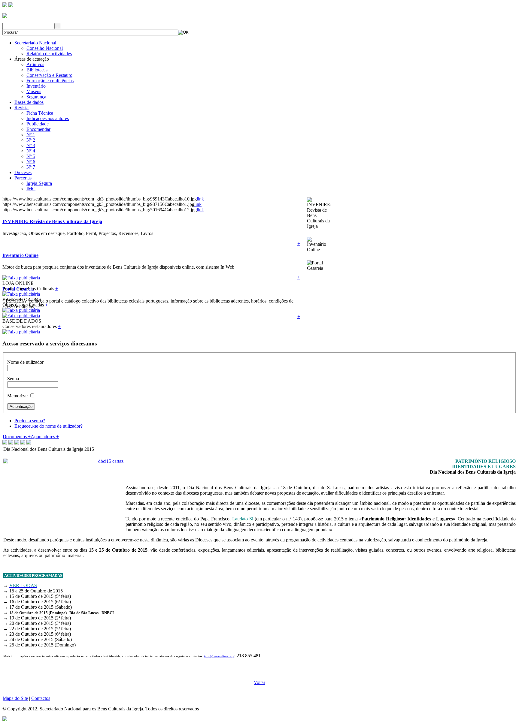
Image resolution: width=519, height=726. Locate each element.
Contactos (40, 698)
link (200, 198)
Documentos (17, 436)
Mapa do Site (15, 698)
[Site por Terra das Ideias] (4, 718)
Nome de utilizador (25, 362)
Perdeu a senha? (29, 420)
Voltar (259, 682)
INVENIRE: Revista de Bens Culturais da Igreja (52, 221)
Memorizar (17, 395)
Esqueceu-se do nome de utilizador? (48, 426)
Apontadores (45, 436)
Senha (13, 378)
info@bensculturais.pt (219, 656)
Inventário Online (20, 255)
